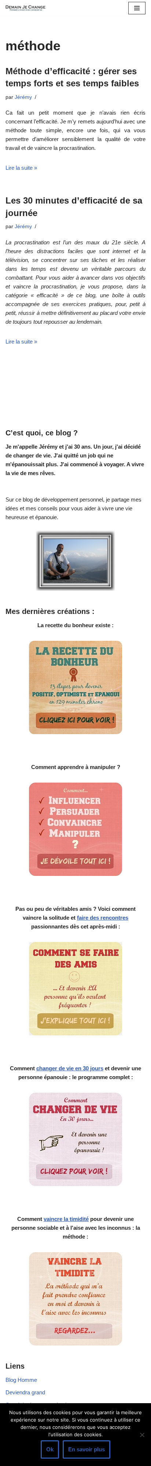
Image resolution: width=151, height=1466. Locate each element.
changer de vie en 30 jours (69, 1068)
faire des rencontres (102, 918)
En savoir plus (86, 1449)
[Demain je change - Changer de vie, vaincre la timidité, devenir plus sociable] (27, 8)
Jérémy (23, 97)
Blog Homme (21, 1380)
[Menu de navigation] (137, 8)
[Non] (142, 1434)
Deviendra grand (25, 1392)
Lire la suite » (21, 168)
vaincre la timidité (66, 1219)
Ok (50, 1449)
